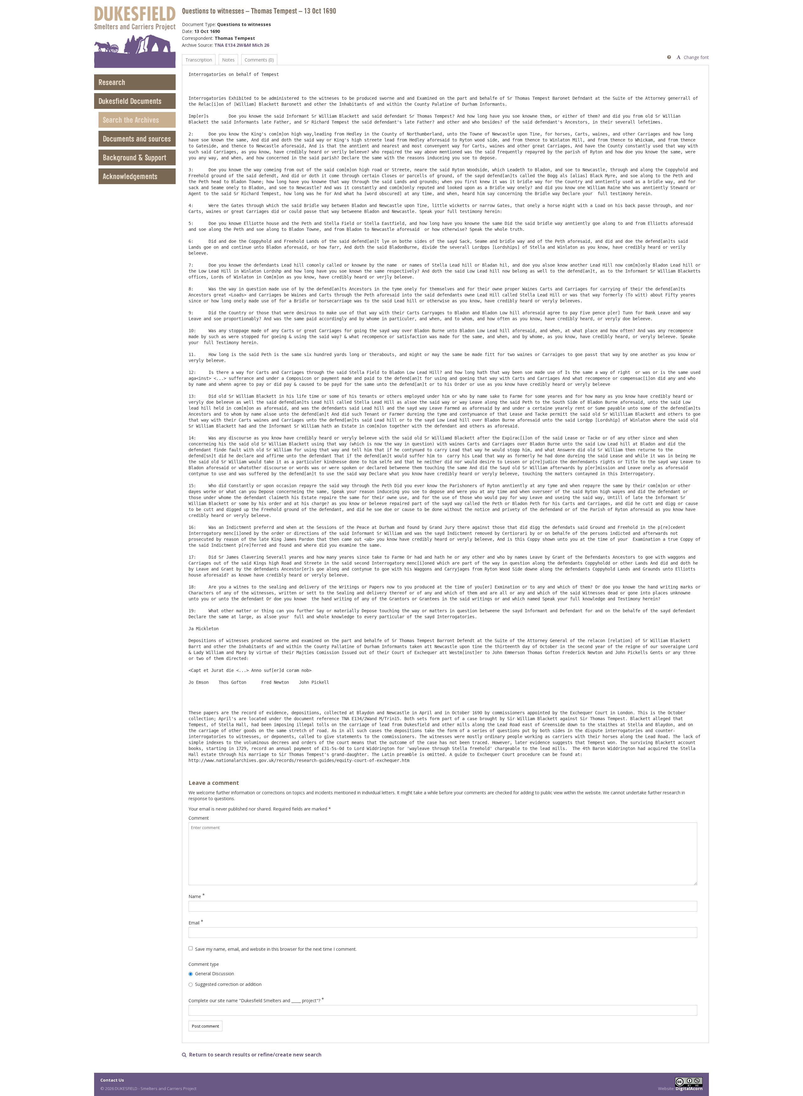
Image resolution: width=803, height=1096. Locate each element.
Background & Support (134, 157)
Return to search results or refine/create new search (252, 1055)
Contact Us (112, 1080)
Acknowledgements (130, 176)
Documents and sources (137, 138)
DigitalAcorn (689, 1088)
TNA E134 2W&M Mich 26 (241, 45)
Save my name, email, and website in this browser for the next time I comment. (276, 949)
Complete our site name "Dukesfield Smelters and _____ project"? (254, 1000)
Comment (199, 818)
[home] (135, 37)
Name (195, 896)
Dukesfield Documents (130, 101)
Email (194, 923)
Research (111, 82)
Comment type (204, 964)
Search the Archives (131, 120)
